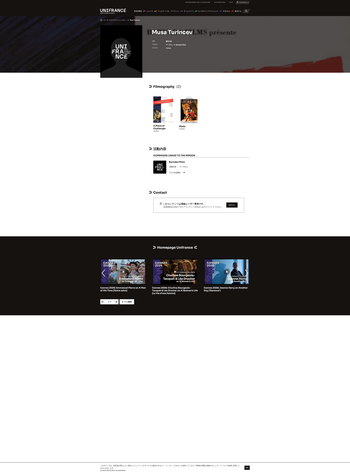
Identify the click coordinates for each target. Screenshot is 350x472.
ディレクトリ (189, 11)
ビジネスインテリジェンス (208, 11)
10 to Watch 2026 (219, 2)
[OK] (247, 467)
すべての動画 (127, 302)
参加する (238, 11)
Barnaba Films (181, 45)
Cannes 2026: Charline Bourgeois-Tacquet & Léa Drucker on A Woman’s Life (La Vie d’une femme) (123, 290)
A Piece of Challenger (159, 127)
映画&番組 (138, 11)
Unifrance (226, 11)
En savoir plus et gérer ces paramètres (113, 470)
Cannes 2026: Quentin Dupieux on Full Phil (225, 289)
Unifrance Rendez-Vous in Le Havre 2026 (197, 2)
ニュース (149, 11)
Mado (182, 126)
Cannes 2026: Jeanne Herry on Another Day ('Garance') (174, 289)
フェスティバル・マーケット (168, 11)
